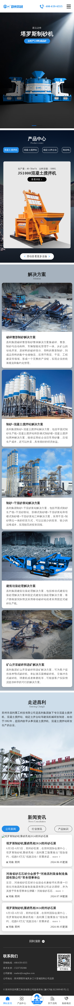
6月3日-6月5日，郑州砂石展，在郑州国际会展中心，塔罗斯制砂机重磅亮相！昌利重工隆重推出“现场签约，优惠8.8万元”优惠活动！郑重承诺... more (37, 852)
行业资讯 (37, 829)
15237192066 (20, 968)
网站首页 (7, 1003)
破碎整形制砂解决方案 (21, 337)
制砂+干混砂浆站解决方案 (23, 503)
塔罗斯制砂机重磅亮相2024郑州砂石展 (31, 843)
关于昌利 (52, 1003)
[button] (34, 125)
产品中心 (21, 1003)
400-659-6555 (54, 6)
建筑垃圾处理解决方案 (21, 585)
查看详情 (35, 179)
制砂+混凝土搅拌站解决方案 (24, 424)
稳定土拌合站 (50, 150)
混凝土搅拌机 (11, 150)
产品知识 (63, 829)
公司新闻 (11, 829)
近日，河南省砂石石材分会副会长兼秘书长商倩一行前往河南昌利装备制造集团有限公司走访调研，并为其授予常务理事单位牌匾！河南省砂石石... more (37, 886)
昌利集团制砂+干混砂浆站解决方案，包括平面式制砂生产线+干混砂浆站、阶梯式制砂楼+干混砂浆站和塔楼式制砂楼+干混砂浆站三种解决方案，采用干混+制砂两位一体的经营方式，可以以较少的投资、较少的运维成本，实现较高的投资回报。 (37, 516)
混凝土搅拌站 (30, 150)
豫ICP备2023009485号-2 (56, 989)
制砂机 (66, 150)
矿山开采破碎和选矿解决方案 (25, 664)
